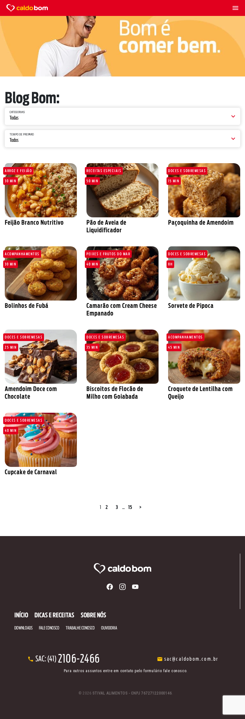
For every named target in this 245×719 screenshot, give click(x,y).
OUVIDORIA (122, 351)
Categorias (17, 112)
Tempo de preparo (22, 134)
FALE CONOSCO (49, 628)
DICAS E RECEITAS (54, 615)
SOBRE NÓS (122, 327)
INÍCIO (21, 615)
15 (130, 507)
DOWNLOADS (122, 335)
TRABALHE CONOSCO (122, 343)
